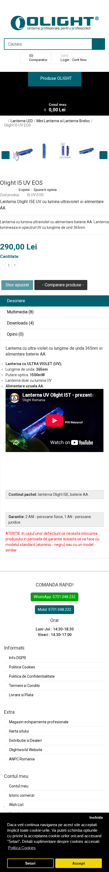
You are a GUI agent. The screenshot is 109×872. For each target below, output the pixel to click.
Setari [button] (30, 863)
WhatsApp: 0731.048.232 (54, 597)
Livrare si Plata (21, 695)
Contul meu (18, 786)
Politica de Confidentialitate (32, 676)
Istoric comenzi (21, 795)
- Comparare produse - (62, 284)
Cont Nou (79, 60)
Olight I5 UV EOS (17, 125)
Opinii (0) (15, 334)
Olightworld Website (25, 750)
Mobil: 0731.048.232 (54, 609)
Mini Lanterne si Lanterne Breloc (63, 121)
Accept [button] (78, 863)
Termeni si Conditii (24, 685)
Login (65, 60)
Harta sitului (19, 731)
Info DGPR (17, 658)
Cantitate (9, 256)
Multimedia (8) (20, 311)
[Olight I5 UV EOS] (44, 151)
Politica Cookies (22, 667)
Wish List (16, 805)
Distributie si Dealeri (25, 740)
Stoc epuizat (17, 284)
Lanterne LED (22, 121)
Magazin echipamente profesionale (39, 722)
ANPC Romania (22, 759)
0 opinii (24, 189)
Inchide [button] (96, 818)
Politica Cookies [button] (22, 847)
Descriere (15, 300)
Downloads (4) (20, 323)
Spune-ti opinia (45, 189)
